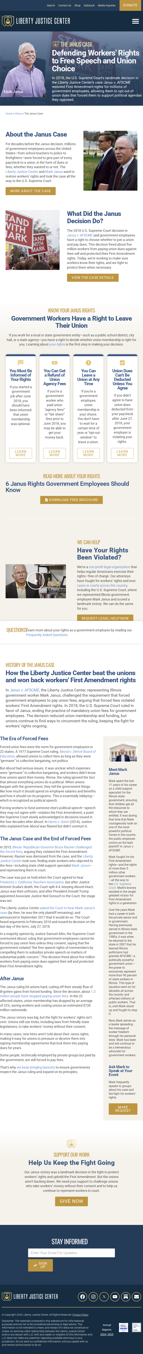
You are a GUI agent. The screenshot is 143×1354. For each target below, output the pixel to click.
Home (9, 113)
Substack (89, 5)
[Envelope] (136, 1296)
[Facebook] (82, 1296)
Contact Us (64, 5)
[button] (135, 21)
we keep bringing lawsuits (36, 1067)
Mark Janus (54, 172)
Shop (77, 5)
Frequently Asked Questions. (47, 635)
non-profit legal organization (109, 567)
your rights (57, 344)
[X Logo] (104, 1296)
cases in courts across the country (102, 585)
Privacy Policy (80, 1314)
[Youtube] (115, 1296)
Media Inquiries (106, 5)
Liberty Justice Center (22, 172)
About (18, 113)
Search (51, 5)
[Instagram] (93, 1296)
